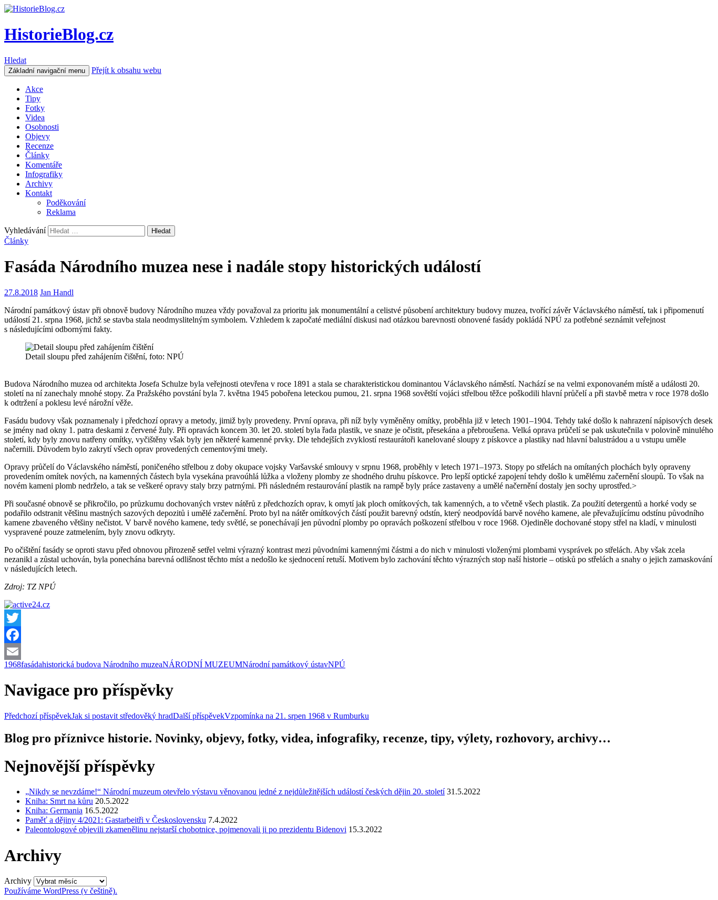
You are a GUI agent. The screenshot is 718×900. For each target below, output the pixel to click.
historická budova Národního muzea (102, 664)
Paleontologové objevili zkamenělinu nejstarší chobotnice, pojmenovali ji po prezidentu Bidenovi (185, 829)
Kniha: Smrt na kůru (59, 800)
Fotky (35, 108)
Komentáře (43, 164)
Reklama (61, 212)
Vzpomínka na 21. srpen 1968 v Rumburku (271, 715)
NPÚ (336, 664)
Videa (35, 117)
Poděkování (66, 202)
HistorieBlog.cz (59, 34)
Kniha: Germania (54, 810)
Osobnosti (42, 126)
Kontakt (38, 193)
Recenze (39, 145)
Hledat (15, 60)
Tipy (32, 98)
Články (37, 155)
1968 (12, 664)
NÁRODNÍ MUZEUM (202, 664)
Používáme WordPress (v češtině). (60, 890)
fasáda (31, 664)
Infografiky (44, 174)
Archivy (39, 183)
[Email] (359, 651)
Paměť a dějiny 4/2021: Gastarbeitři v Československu (115, 819)
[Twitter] (359, 617)
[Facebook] (359, 634)
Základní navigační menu (46, 71)
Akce (34, 89)
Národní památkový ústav (285, 664)
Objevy (37, 136)
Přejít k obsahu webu (126, 70)
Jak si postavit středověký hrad (88, 715)
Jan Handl (57, 292)
